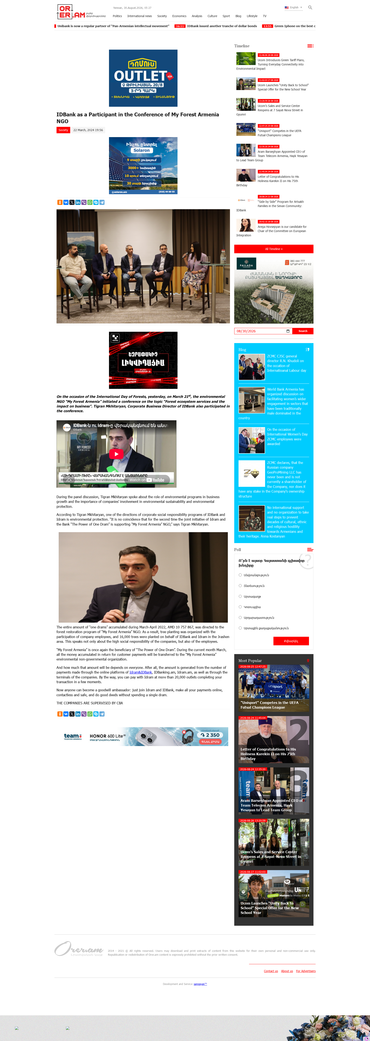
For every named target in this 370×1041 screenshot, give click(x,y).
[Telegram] (101, 202)
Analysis (197, 16)
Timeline (241, 46)
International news (139, 16)
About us (287, 971)
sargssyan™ (200, 983)
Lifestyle (252, 16)
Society (162, 16)
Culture (212, 16)
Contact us (271, 971)
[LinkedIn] (78, 202)
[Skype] (95, 202)
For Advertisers (306, 971)
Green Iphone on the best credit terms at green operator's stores (253, 26)
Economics (179, 16)
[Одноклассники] (60, 202)
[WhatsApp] (89, 202)
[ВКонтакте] (66, 202)
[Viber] (84, 202)
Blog (238, 16)
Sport (226, 16)
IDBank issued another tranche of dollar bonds (152, 26)
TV (264, 16)
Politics (117, 16)
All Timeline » (274, 249)
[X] (72, 202)
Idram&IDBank (141, 672)
